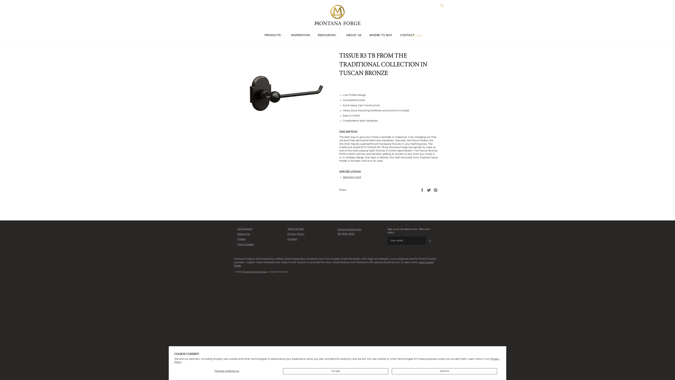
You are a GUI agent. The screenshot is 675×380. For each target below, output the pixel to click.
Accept (335, 371)
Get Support (244, 229)
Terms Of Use (295, 229)
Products (273, 35)
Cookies (292, 239)
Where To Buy (380, 35)
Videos (241, 239)
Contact (407, 35)
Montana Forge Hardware (254, 272)
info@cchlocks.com (349, 229)
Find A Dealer (245, 244)
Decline (444, 371)
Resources (327, 35)
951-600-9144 (346, 234)
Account (416, 35)
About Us (354, 35)
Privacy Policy (295, 234)
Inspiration (300, 35)
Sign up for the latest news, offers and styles (409, 231)
